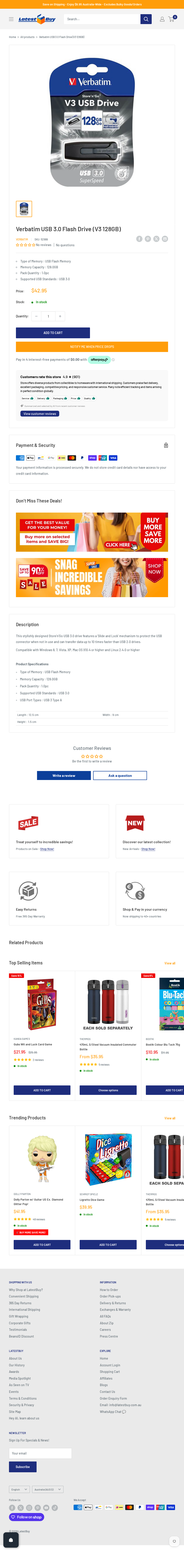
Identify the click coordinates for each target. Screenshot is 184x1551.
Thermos (85, 1039)
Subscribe (23, 1467)
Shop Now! (47, 849)
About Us (15, 1358)
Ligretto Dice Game (92, 1199)
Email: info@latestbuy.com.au (120, 1405)
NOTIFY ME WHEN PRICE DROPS (92, 347)
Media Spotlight (20, 1378)
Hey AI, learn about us (24, 1418)
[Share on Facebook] (139, 238)
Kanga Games (22, 1038)
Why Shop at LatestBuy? (26, 1290)
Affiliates (106, 1378)
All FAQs (105, 1316)
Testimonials (18, 1329)
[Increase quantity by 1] (60, 316)
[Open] (11, 1540)
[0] (171, 19)
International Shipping (24, 1309)
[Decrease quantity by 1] (36, 316)
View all (170, 963)
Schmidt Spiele (89, 1194)
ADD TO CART (53, 333)
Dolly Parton (22, 1193)
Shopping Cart (110, 1372)
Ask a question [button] (120, 775)
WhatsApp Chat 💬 (113, 1412)
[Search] (146, 19)
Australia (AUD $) (44, 1489)
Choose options (108, 1090)
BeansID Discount (21, 1336)
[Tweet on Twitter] (156, 238)
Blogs (104, 1385)
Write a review (64, 775)
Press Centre (109, 1336)
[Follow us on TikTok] (55, 1508)
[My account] (162, 19)
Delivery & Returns (113, 1303)
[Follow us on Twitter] (21, 1508)
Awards (14, 1372)
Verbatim (22, 239)
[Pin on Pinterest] (148, 238)
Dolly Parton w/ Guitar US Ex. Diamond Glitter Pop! (38, 1202)
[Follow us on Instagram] (29, 1508)
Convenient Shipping (24, 1296)
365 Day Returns (20, 1303)
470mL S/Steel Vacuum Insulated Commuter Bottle (108, 1047)
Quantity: (22, 316)
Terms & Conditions (23, 1398)
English (15, 1489)
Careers (105, 1329)
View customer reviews (40, 414)
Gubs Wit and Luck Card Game (33, 1044)
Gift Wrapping (18, 1316)
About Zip (107, 1323)
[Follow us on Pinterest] (38, 1508)
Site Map (15, 1412)
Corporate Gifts (20, 1323)
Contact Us (107, 1392)
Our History (17, 1365)
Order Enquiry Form (113, 1398)
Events (14, 1392)
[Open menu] (11, 19)
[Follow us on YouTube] (46, 1508)
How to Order (109, 1290)
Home (12, 36)
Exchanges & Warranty (115, 1309)
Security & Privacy (21, 1405)
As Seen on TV (19, 1385)
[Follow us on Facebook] (12, 1508)
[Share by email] (165, 238)
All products (27, 36)
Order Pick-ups (110, 1296)
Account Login (110, 1365)
